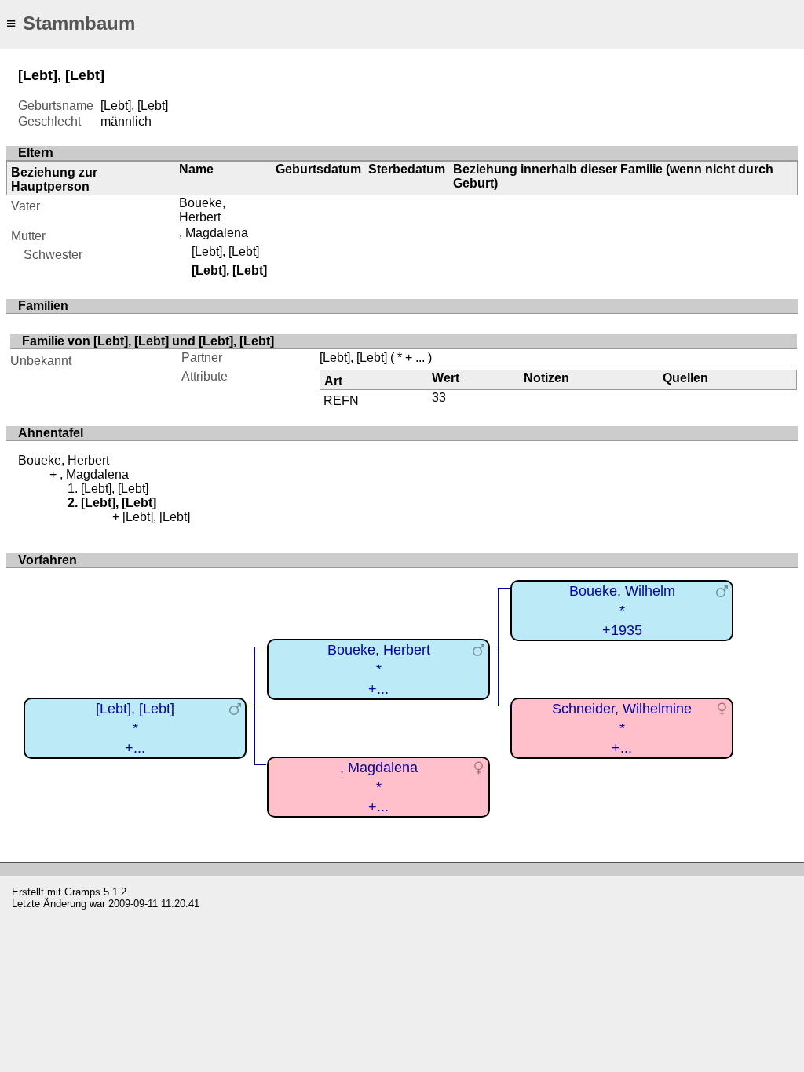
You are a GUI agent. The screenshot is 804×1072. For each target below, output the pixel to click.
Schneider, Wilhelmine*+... (622, 728)
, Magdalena (213, 232)
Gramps (82, 892)
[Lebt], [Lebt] (225, 251)
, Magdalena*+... (379, 787)
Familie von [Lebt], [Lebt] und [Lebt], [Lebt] (148, 341)
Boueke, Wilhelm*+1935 (622, 610)
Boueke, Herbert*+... (378, 669)
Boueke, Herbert (202, 210)
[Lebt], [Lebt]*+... (135, 728)
